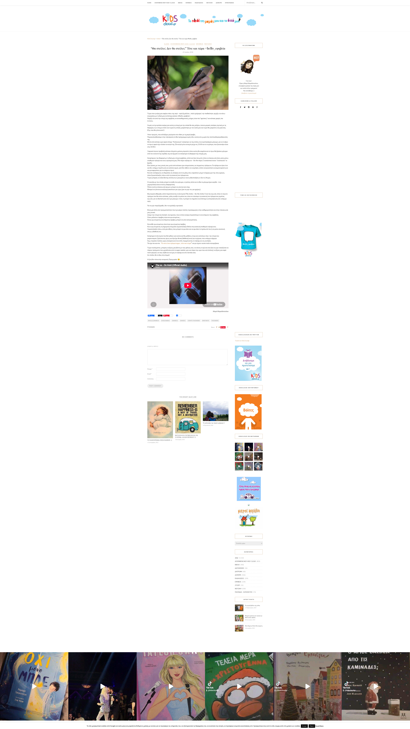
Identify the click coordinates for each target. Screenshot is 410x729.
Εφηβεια (189, 2)
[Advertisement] (249, 149)
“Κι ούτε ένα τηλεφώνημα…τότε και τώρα (176, 243)
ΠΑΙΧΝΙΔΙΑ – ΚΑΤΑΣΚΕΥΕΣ (243, 592)
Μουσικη (209, 2)
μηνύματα (205, 320)
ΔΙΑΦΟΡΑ (238, 575)
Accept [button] (304, 726)
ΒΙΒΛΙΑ (237, 565)
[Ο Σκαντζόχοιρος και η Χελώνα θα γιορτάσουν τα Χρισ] (249, 466)
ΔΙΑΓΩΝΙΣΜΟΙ (239, 568)
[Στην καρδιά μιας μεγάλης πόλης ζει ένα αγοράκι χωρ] (258, 466)
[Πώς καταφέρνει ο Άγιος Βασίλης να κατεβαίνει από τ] (258, 456)
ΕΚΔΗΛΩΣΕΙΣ (239, 578)
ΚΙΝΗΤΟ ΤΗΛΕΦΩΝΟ (194, 320)
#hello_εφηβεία (153, 320)
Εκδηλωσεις (199, 2)
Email (149, 374)
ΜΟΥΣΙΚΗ (208, 44)
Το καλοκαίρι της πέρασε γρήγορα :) (213, 423)
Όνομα (149, 369)
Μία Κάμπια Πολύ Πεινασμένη (253, 626)
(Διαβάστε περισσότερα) (248, 93)
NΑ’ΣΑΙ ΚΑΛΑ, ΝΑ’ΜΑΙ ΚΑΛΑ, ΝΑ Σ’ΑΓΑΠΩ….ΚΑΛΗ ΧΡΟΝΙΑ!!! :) (186, 436)
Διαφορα (219, 2)
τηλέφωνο (215, 320)
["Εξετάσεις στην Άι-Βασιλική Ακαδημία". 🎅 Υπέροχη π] (239, 466)
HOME (149, 2)
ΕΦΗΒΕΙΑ (199, 44)
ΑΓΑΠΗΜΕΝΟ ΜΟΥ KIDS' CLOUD (183, 44)
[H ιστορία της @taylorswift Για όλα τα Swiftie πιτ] (258, 447)
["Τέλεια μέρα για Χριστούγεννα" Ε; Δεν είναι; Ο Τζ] (239, 456)
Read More (319, 726)
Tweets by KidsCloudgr (242, 341)
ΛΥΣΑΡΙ (237, 585)
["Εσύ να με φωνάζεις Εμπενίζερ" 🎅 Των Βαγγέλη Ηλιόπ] (249, 456)
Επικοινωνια (229, 2)
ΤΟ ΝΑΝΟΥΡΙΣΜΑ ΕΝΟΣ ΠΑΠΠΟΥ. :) (159, 440)
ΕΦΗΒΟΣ (182, 320)
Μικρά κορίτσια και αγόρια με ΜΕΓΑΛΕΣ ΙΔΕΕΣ (253, 616)
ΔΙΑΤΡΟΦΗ (238, 571)
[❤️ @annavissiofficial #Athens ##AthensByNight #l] (249, 447)
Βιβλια (180, 2)
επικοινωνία (165, 320)
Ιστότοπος (150, 379)
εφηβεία (175, 320)
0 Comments (151, 327)
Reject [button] (312, 726)
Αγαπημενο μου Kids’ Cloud (165, 2)
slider (166, 44)
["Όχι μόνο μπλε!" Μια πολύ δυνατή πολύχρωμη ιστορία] (239, 447)
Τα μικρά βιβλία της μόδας (252, 605)
